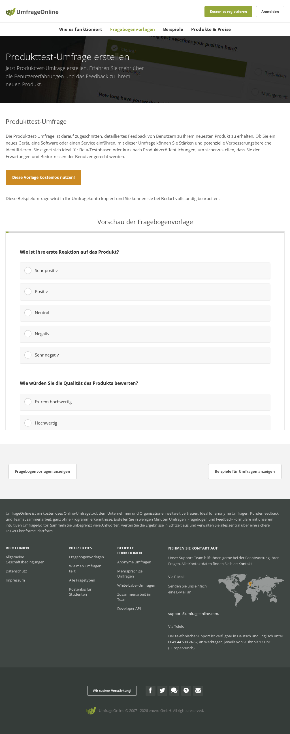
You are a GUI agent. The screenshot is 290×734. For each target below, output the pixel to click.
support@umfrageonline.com (193, 613)
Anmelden (270, 11)
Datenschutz (16, 571)
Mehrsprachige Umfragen (129, 573)
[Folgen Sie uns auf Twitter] (162, 691)
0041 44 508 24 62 (182, 641)
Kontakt (245, 563)
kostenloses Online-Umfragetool (70, 513)
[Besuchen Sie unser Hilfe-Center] (186, 691)
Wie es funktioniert (81, 29)
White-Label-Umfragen (136, 585)
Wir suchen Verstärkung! (112, 690)
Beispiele (173, 29)
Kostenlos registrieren (228, 11)
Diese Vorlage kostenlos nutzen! (43, 177)
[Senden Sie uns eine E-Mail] (198, 691)
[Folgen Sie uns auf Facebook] (150, 691)
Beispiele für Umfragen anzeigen (245, 471)
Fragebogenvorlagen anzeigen (42, 471)
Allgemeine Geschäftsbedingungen (25, 559)
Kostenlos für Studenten (80, 592)
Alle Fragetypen (82, 580)
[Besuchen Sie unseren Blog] (174, 691)
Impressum (15, 580)
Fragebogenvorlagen (132, 29)
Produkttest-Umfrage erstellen (52, 68)
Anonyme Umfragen (134, 562)
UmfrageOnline (111, 710)
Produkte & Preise (211, 29)
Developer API (129, 608)
